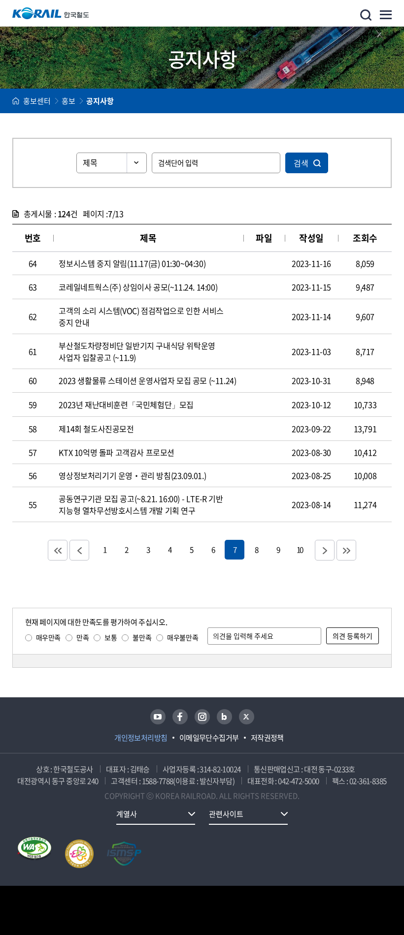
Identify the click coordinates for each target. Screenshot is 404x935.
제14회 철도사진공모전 (96, 429)
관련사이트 (226, 814)
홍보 (68, 100)
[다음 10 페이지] (325, 550)
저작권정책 (267, 737)
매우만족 (48, 637)
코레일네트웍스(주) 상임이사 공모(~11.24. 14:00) (138, 287)
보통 (110, 637)
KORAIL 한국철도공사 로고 (50, 13)
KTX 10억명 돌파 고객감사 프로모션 (116, 452)
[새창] (158, 716)
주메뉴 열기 (386, 14)
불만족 (142, 637)
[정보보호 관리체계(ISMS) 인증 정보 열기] (124, 854)
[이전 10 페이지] (79, 550)
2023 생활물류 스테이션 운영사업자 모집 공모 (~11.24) (147, 380)
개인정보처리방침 (141, 737)
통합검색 (365, 15)
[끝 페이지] (346, 550)
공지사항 (100, 100)
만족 (82, 637)
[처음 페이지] (57, 550)
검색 (301, 163)
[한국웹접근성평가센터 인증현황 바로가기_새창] (34, 854)
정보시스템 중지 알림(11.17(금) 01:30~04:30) (132, 263)
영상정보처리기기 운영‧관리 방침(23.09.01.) (132, 475)
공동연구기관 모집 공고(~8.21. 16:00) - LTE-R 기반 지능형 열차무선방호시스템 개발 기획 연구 (141, 504)
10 (300, 549)
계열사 (126, 814)
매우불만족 (182, 637)
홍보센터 (37, 100)
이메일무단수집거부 (209, 737)
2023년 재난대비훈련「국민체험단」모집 (126, 404)
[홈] (15, 100)
